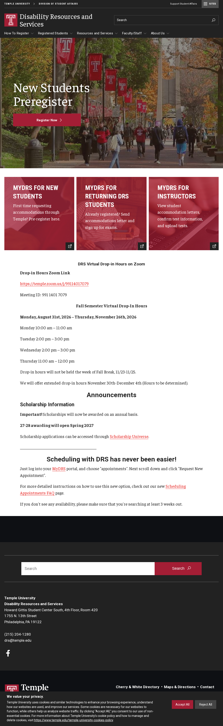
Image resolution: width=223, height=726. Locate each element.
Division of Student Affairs (58, 3)
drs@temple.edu (17, 640)
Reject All (205, 704)
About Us (158, 33)
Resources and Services (95, 33)
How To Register (16, 33)
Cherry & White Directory (137, 687)
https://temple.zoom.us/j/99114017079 (54, 283)
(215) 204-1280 (17, 634)
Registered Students (53, 33)
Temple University (17, 3)
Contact (207, 687)
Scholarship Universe (129, 436)
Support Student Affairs (183, 3)
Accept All (182, 704)
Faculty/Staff (132, 33)
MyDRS (59, 468)
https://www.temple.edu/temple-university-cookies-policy (73, 720)
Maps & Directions (180, 687)
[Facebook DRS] (8, 654)
